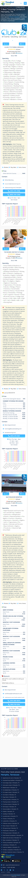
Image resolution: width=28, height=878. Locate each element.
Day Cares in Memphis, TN (9, 797)
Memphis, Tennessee (10, 775)
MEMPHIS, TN (11, 7)
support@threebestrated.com (13, 865)
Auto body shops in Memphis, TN (11, 782)
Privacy (3, 872)
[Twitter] (4, 870)
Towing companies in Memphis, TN (11, 842)
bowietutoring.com (10, 432)
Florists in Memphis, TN (9, 818)
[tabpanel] (14, 34)
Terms (8, 872)
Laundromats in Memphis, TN (10, 816)
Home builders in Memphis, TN (10, 809)
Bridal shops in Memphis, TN (10, 787)
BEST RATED (4, 7)
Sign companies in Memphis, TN (11, 840)
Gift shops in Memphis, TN (9, 806)
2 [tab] (12, 245)
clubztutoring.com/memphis (13, 187)
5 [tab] (16, 245)
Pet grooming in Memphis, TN (10, 828)
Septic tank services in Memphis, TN (12, 837)
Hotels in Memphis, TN (8, 811)
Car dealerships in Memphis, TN (11, 790)
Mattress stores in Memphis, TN (11, 823)
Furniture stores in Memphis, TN (11, 804)
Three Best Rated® (15, 875)
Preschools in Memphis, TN (9, 830)
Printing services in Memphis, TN (11, 833)
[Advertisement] (14, 753)
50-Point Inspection (14, 17)
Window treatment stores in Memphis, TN (13, 852)
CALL (6, 43)
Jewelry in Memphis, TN (9, 814)
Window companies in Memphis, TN (12, 849)
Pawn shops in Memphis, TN (10, 825)
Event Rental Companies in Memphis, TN (13, 835)
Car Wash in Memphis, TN (9, 794)
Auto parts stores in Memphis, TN (11, 785)
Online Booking (9, 180)
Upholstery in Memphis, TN (9, 845)
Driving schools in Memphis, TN (11, 799)
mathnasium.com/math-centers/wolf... (15, 697)
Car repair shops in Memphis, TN (11, 792)
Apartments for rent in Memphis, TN (12, 778)
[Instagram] (7, 870)
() (17, 49)
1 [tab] (12, 40)
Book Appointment (10, 425)
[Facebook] (1, 870)
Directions (19, 53)
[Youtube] (10, 870)
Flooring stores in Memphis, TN (10, 802)
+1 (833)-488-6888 (11, 867)
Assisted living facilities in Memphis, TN (12, 780)
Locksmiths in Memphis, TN (10, 821)
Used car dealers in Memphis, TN (11, 847)
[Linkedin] (13, 870)
